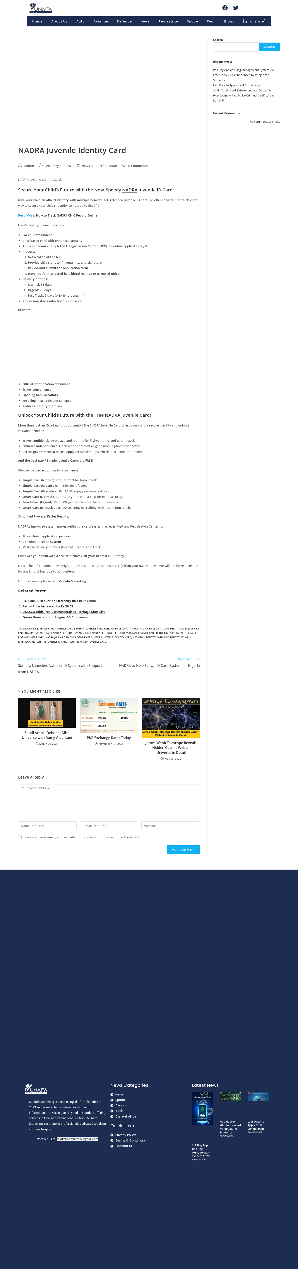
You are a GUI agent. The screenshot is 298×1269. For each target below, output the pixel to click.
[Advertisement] (109, 347)
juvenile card (46, 628)
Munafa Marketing (72, 581)
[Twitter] (235, 7)
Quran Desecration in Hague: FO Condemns (55, 617)
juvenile (30, 628)
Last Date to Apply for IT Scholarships (237, 85)
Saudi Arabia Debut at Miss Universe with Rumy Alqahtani (47, 735)
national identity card (148, 637)
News (145, 21)
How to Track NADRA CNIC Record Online (66, 215)
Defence (124, 21)
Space (192, 21)
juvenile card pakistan (122, 632)
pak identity (172, 637)
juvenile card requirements (156, 632)
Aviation (101, 21)
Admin (29, 166)
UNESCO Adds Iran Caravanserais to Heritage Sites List (63, 612)
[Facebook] (224, 7)
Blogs (229, 21)
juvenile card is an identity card (166, 628)
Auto (80, 21)
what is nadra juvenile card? (88, 641)
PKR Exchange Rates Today (109, 737)
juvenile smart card (31, 637)
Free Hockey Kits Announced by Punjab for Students (230, 1127)
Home (37, 21)
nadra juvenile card (79, 637)
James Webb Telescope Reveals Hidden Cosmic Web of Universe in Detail (171, 747)
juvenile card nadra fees (90, 632)
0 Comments (138, 166)
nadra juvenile (55, 637)
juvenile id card (186, 632)
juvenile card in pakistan (127, 628)
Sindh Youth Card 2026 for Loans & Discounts (242, 90)
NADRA (129, 190)
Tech (211, 21)
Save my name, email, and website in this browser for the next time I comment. (82, 837)
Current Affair (107, 166)
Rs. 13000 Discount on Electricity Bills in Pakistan (59, 601)
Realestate (168, 21)
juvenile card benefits (70, 628)
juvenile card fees (97, 628)
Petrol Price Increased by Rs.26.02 (47, 606)
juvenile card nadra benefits (53, 632)
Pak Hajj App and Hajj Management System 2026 (244, 70)
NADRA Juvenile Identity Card (112, 637)
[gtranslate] (254, 21)
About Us (59, 21)
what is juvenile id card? (53, 641)
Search (218, 40)
